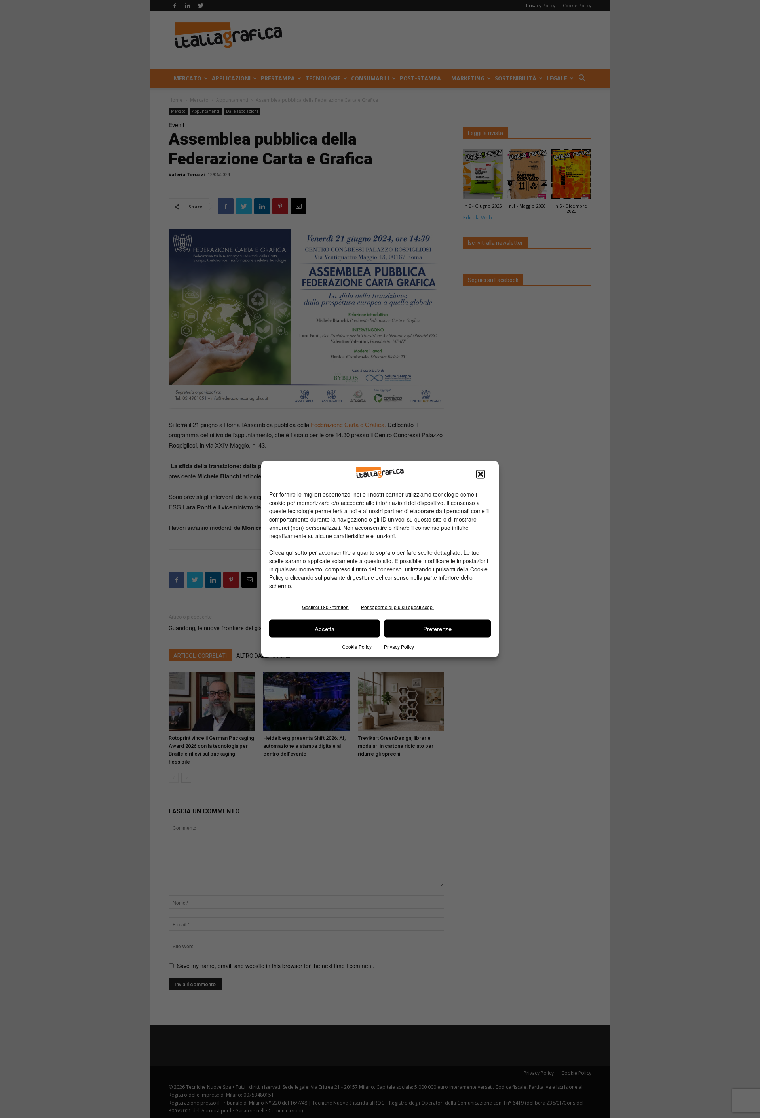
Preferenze (437, 628)
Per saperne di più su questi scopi (397, 607)
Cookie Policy (357, 646)
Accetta (324, 628)
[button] (480, 474)
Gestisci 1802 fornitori (325, 607)
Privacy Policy (399, 646)
